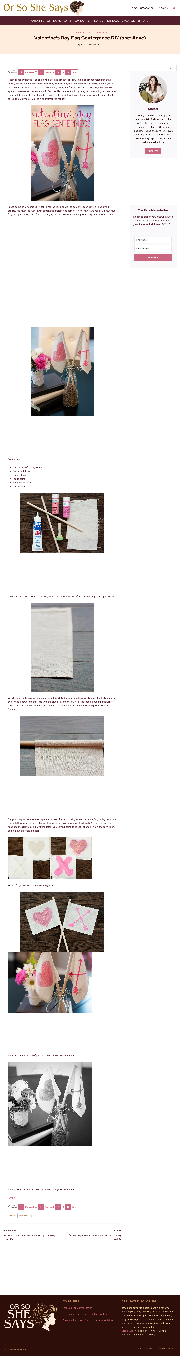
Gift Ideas (54, 20)
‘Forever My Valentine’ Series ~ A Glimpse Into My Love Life (29, 1235)
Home (133, 8)
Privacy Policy (167, 1348)
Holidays (112, 20)
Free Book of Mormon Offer (77, 1308)
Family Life (37, 20)
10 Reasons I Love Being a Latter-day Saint (85, 1314)
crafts (12, 1215)
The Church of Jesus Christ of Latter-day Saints (88, 1320)
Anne (83, 44)
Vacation (128, 20)
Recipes (98, 20)
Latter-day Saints (77, 20)
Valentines (101, 32)
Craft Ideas (79, 32)
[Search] (171, 67)
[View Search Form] (174, 8)
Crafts (90, 32)
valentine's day (25, 1215)
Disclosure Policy (145, 1348)
